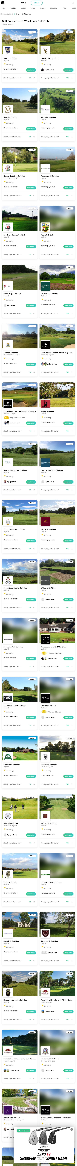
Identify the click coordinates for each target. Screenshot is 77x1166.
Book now (30, 70)
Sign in (23, 3)
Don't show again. (44, 1161)
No (34, 78)
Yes (30, 78)
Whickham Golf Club (6, 14)
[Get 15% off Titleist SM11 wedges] (44, 1145)
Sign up (36, 3)
